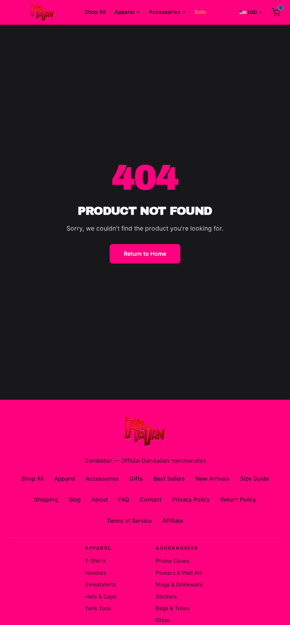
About (99, 499)
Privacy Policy (191, 499)
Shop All (95, 11)
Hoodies (95, 572)
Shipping (46, 499)
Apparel (124, 11)
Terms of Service (129, 520)
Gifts (136, 478)
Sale (200, 11)
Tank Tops (98, 608)
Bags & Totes (172, 608)
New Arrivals (213, 478)
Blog (75, 499)
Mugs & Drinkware (179, 584)
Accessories (164, 11)
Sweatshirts (100, 584)
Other (163, 620)
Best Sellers (169, 478)
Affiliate (172, 520)
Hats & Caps (100, 596)
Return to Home (145, 253)
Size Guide (254, 478)
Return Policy (238, 499)
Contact (151, 499)
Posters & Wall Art (179, 572)
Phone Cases (172, 560)
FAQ (123, 499)
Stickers (166, 596)
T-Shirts (95, 560)
